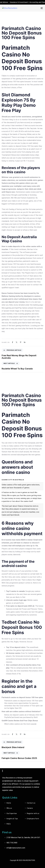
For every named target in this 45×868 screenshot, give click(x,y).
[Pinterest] (20, 342)
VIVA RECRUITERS (28, 860)
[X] (16, 342)
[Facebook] (12, 342)
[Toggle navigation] (36, 8)
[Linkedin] (24, 342)
